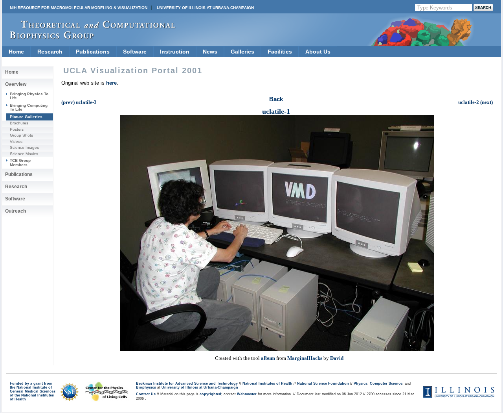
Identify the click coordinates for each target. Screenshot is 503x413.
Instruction (174, 51)
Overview (15, 84)
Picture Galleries (26, 117)
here (111, 83)
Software (135, 51)
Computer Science (386, 383)
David (336, 358)
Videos (16, 141)
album (268, 358)
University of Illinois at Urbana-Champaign (205, 8)
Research (49, 51)
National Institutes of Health (267, 383)
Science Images (24, 147)
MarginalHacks (304, 358)
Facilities (280, 51)
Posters (17, 129)
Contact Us (146, 394)
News (210, 51)
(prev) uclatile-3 (79, 102)
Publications (93, 51)
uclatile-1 (276, 111)
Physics (360, 383)
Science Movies (24, 154)
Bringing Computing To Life (29, 107)
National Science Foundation (323, 383)
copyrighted (210, 394)
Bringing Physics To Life (29, 96)
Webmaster (247, 394)
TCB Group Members (20, 162)
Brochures (19, 123)
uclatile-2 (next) (475, 102)
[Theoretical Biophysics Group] (89, 37)
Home (16, 51)
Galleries (242, 51)
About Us (317, 51)
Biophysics (146, 387)
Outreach (15, 211)
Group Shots (21, 135)
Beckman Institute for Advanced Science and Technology (187, 383)
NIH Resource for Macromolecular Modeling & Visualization (78, 8)
